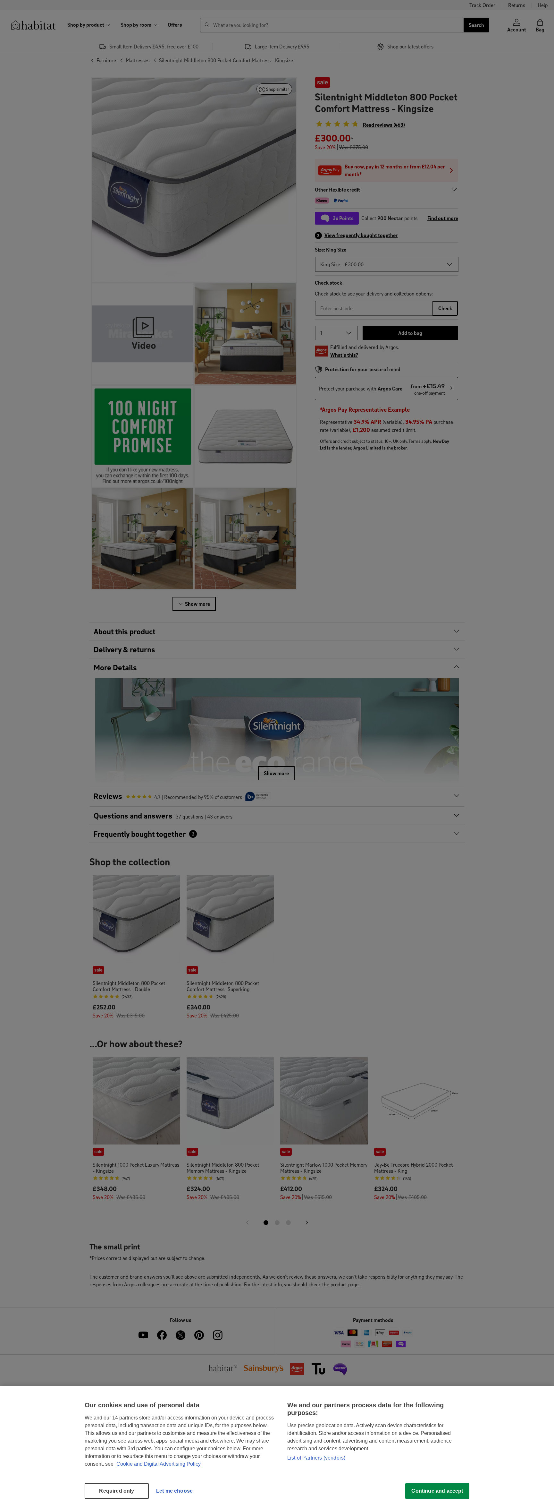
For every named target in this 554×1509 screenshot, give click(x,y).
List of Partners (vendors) (316, 1458)
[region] (277, 1447)
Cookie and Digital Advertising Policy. (159, 1464)
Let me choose (174, 1491)
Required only (116, 1491)
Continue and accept (437, 1491)
